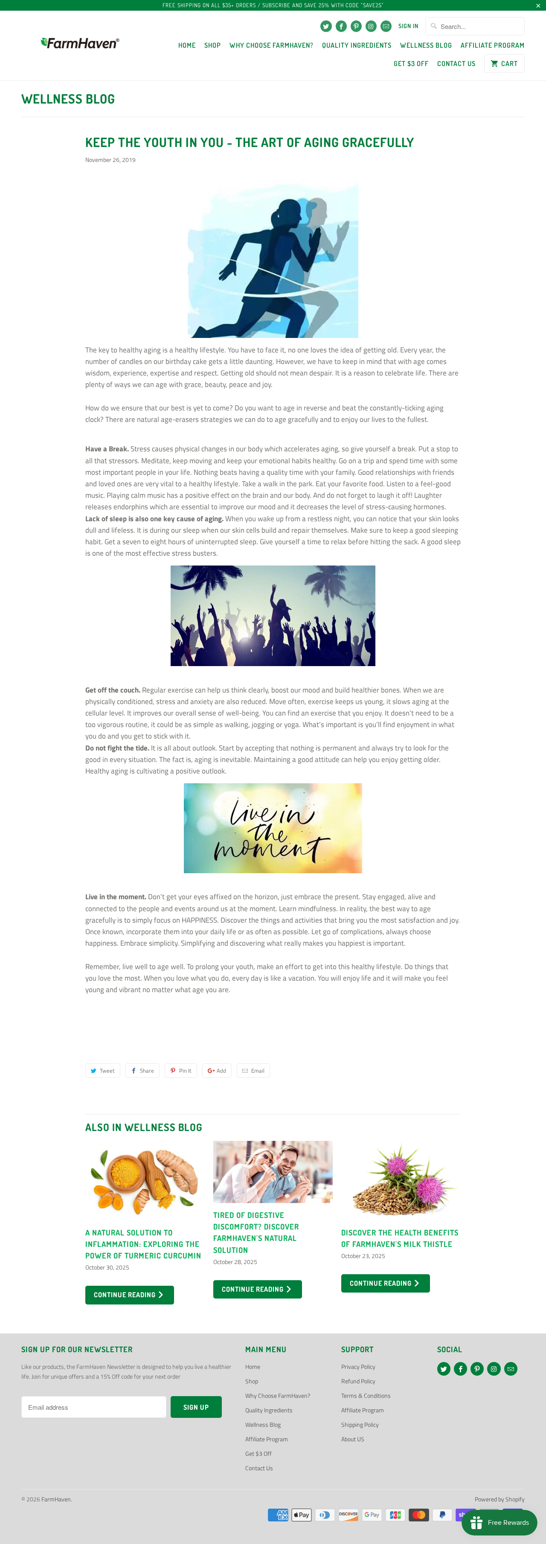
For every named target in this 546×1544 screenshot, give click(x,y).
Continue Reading (125, 1294)
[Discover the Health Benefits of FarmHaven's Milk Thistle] (401, 1181)
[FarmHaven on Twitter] (325, 26)
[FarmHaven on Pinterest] (356, 26)
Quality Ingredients (357, 45)
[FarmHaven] (80, 45)
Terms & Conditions (366, 1395)
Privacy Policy (358, 1366)
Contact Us (456, 63)
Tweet (107, 1070)
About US (352, 1438)
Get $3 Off (411, 63)
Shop (212, 45)
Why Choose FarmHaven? (271, 45)
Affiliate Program (493, 45)
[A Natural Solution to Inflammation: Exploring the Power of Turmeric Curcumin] (145, 1181)
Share (147, 1070)
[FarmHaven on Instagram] (371, 26)
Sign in (408, 25)
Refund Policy (358, 1381)
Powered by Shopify (500, 1499)
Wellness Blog (426, 45)
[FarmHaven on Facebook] (341, 26)
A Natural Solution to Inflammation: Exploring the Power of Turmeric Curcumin (143, 1244)
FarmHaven (56, 1499)
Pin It (185, 1070)
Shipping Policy (360, 1424)
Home (187, 45)
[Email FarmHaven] (386, 26)
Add (221, 1070)
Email (257, 1070)
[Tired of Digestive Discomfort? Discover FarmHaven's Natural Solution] (273, 1172)
